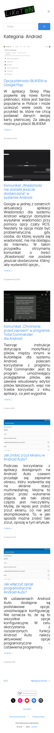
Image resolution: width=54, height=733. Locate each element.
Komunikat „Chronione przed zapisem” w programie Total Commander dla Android (27, 332)
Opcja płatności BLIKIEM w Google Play (25, 83)
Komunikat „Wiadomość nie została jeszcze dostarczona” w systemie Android (23, 191)
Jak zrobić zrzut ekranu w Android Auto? (24, 457)
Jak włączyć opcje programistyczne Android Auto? (18, 588)
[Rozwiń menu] (48, 11)
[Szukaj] (44, 26)
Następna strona (40, 680)
